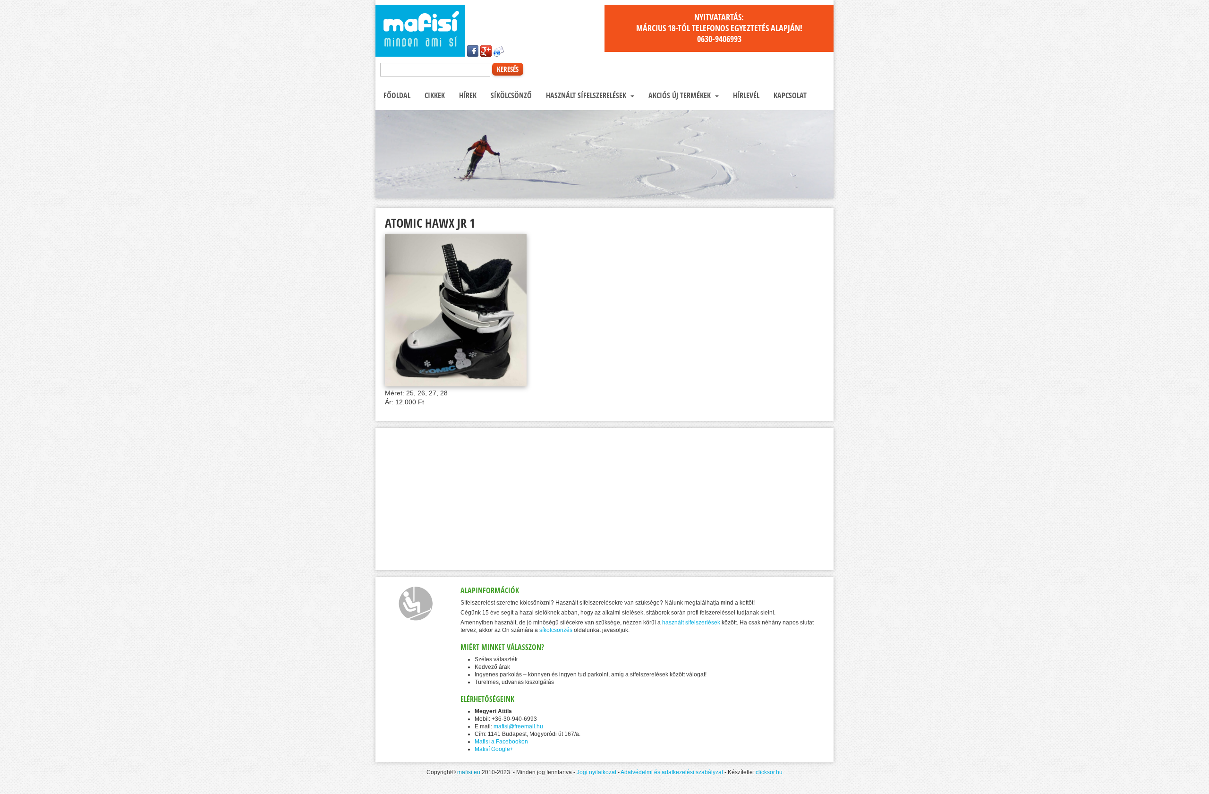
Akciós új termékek (680, 95)
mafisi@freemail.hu (518, 726)
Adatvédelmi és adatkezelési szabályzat (672, 772)
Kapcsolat (789, 95)
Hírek (467, 95)
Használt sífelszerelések (586, 95)
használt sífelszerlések (691, 622)
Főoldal (396, 95)
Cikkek (434, 95)
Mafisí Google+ (494, 749)
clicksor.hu (769, 772)
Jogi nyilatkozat (596, 772)
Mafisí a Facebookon (501, 741)
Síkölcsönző (510, 95)
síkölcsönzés (555, 630)
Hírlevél (745, 95)
